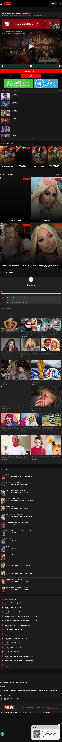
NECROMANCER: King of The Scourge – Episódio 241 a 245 (20, 616)
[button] (52, 171)
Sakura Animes (27, 690)
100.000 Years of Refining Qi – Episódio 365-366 (17, 625)
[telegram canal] (11, 699)
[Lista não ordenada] (19, 302)
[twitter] (8, 699)
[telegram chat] (14, 699)
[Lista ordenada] (17, 302)
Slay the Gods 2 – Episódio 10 (12, 651)
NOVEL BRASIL (53, 690)
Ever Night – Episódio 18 (11, 665)
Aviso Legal (32, 712)
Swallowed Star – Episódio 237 (12, 607)
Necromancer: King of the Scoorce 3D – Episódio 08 (18, 660)
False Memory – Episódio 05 (12, 612)
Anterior (10, 76)
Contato (52, 712)
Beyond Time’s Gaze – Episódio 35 (13, 603)
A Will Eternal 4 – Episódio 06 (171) (14, 647)
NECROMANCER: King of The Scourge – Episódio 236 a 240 (20, 620)
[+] (26, 302)
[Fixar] (14, 302)
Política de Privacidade (43, 712)
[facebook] (1, 699)
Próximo (51, 76)
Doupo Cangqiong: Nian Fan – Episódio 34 (15, 638)
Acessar (59, 292)
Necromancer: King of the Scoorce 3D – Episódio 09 (18, 656)
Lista (31, 76)
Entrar (54, 3)
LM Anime (46, 690)
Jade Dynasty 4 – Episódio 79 (12, 643)
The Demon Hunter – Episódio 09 (13, 634)
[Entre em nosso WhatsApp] (18, 84)
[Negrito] (8, 302)
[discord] (5, 699)
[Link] (23, 302)
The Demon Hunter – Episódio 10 (13, 629)
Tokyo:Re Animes (4, 690)
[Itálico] (10, 302)
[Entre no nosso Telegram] (46, 84)
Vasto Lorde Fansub (16, 690)
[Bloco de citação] (21, 302)
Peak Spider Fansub (37, 690)
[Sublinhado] (12, 302)
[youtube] (18, 699)
